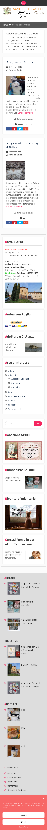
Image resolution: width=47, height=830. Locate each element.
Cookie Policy (23, 827)
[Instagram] (25, 17)
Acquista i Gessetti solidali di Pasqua (30, 585)
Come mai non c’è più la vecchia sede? (30, 650)
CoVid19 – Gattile (29, 665)
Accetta (24, 815)
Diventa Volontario (17, 790)
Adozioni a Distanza (20, 378)
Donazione (13, 781)
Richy (25, 218)
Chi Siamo (12, 773)
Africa (24, 746)
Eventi (11, 392)
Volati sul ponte (15, 409)
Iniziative (12, 400)
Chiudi (23, 822)
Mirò (23, 728)
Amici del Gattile (15, 70)
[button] (43, 798)
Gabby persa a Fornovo (19, 62)
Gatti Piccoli (16, 387)
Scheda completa (25, 112)
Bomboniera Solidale (27, 603)
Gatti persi (28, 124)
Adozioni (12, 375)
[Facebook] (21, 17)
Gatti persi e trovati (25, 119)
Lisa (23, 709)
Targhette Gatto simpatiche (29, 622)
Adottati (12, 371)
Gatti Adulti (16, 383)
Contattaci (13, 785)
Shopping (12, 404)
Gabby (20, 124)
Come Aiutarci (14, 777)
